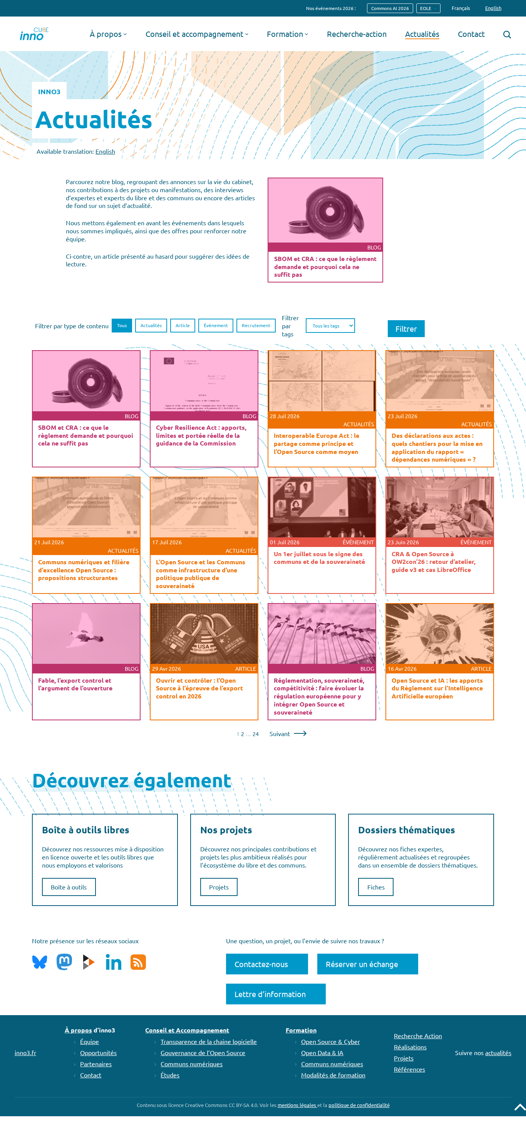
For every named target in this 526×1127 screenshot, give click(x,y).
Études (170, 1075)
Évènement (216, 325)
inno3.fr (25, 1052)
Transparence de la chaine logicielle (209, 1041)
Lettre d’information (270, 994)
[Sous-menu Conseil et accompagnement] (247, 34)
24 (256, 733)
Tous (122, 325)
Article (183, 325)
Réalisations (410, 1047)
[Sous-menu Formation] (306, 34)
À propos (78, 1030)
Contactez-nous (261, 964)
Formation (301, 1030)
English (105, 151)
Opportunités (98, 1052)
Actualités (151, 325)
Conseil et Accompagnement (187, 1030)
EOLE (425, 8)
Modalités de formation (333, 1075)
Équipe (89, 1041)
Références (409, 1069)
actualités (498, 1052)
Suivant (280, 733)
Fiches (376, 887)
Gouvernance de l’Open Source (203, 1052)
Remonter (520, 1107)
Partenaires (96, 1063)
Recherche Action (418, 1035)
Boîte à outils (69, 887)
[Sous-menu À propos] (125, 34)
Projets (219, 887)
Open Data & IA (322, 1052)
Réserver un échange (362, 964)
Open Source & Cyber (330, 1041)
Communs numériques (192, 1063)
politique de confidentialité (359, 1105)
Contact (90, 1075)
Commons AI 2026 (390, 8)
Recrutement (256, 325)
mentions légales (297, 1105)
